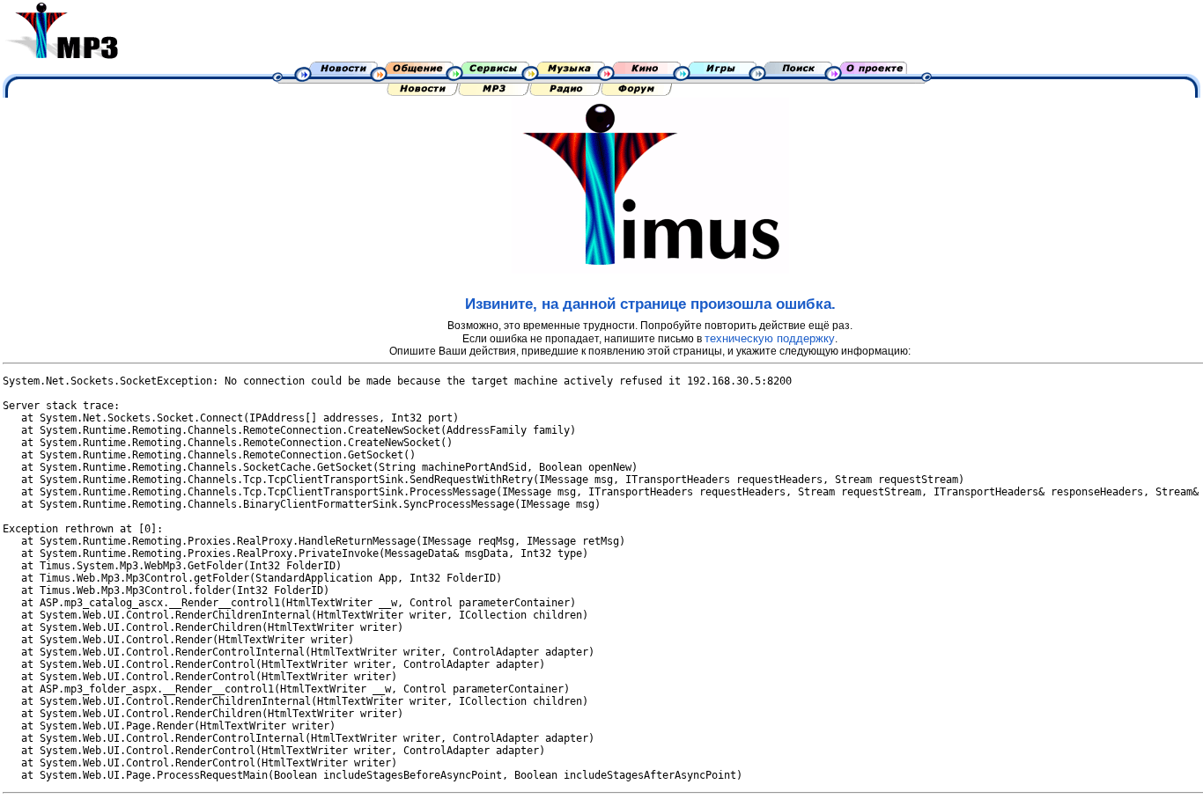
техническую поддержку (770, 338)
